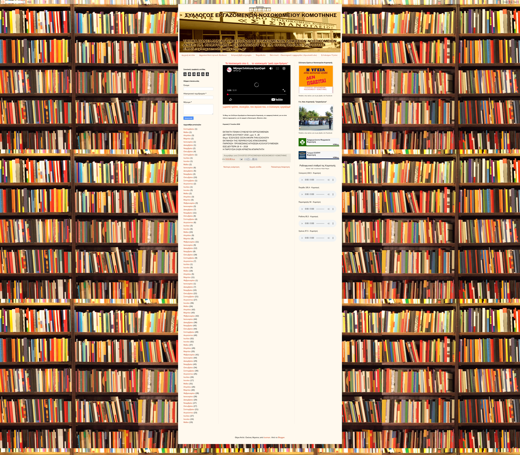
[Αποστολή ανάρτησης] (241, 159)
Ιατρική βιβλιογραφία (241, 55)
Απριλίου (187, 135)
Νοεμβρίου (188, 148)
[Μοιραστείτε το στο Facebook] (253, 159)
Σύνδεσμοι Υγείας (329, 55)
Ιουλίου (186, 158)
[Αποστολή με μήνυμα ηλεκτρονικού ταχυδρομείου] (245, 159)
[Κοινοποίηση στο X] (251, 159)
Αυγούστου (188, 184)
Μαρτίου (187, 138)
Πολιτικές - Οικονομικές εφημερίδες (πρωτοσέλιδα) (293, 55)
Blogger (281, 437)
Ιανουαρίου (188, 142)
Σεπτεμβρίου (188, 129)
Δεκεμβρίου (188, 145)
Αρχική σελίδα (188, 55)
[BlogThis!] (248, 159)
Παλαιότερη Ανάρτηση (280, 167)
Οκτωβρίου (188, 151)
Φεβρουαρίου (189, 203)
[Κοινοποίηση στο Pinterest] (256, 159)
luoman (267, 437)
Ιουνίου (186, 161)
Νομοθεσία (261, 55)
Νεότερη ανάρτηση (231, 167)
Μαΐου (186, 132)
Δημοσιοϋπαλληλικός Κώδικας (213, 55)
